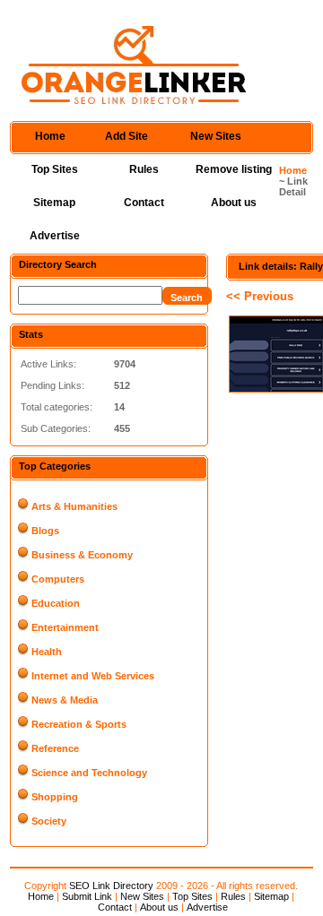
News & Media (64, 700)
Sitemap (54, 202)
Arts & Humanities (74, 506)
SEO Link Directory (111, 885)
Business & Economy (82, 554)
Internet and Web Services (92, 675)
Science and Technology (89, 772)
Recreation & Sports (79, 724)
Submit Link (87, 896)
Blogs (45, 530)
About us (234, 202)
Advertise (55, 235)
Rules (144, 169)
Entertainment (65, 627)
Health (46, 651)
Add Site (126, 136)
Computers (57, 579)
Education (55, 603)
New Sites (215, 136)
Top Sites (54, 169)
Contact (144, 202)
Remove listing (234, 169)
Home (50, 136)
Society (48, 821)
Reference (55, 748)
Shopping (54, 796)
